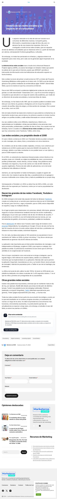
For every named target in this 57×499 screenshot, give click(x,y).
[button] (3, 2)
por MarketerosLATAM (14, 414)
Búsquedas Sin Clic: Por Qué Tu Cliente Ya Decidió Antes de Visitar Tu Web (18, 441)
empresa (5, 226)
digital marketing (15, 338)
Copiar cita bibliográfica (11, 329)
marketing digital (26, 338)
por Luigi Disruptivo (14, 437)
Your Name (8, 377)
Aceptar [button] (38, 494)
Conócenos (5, 485)
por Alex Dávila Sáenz (14, 425)
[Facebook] (33, 425)
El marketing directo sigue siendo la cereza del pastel (17, 418)
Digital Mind (51, 345)
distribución (10, 224)
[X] (36, 425)
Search (24, 452)
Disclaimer (13, 485)
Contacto (20, 485)
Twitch (27, 290)
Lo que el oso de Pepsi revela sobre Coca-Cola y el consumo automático (18, 430)
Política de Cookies (30, 485)
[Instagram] (39, 425)
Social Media (36, 338)
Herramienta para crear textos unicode (43, 446)
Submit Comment (11, 395)
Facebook (48, 199)
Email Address (33, 377)
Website (7, 386)
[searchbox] (11, 452)
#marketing (6, 338)
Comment (8, 365)
